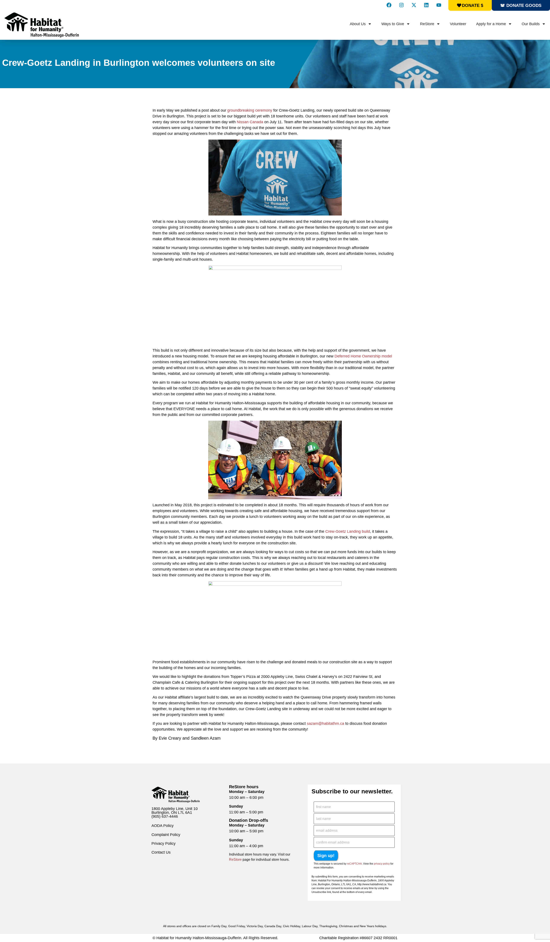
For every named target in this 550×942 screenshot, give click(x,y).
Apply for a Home (491, 24)
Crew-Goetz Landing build (347, 531)
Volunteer (458, 24)
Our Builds (531, 24)
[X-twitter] (414, 5)
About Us (358, 24)
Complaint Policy (165, 835)
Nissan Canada (250, 122)
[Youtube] (439, 5)
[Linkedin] (426, 5)
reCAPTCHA (354, 863)
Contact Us (161, 852)
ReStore (427, 24)
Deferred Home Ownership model (363, 356)
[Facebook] (389, 5)
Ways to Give (392, 24)
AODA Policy (162, 825)
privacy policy (382, 863)
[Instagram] (401, 5)
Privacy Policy (163, 843)
